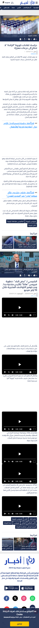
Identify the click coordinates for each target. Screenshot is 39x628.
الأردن (19, 7)
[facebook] (6, 598)
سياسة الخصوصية (9, 617)
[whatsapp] (32, 598)
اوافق (19, 624)
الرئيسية (35, 7)
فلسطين (6, 7)
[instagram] (24, 598)
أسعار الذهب (27, 7)
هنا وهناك (33, 53)
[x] (15, 598)
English (7, 2)
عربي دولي (33, 295)
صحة (13, 7)
